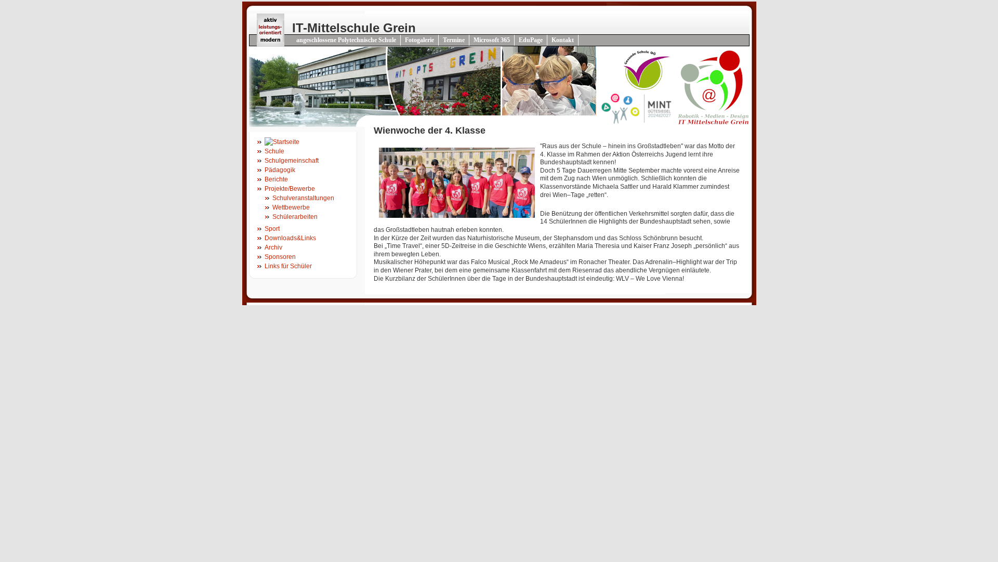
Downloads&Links (290, 238)
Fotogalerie (419, 40)
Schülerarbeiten (295, 216)
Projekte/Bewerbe (290, 188)
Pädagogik (280, 170)
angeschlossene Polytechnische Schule (346, 40)
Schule (274, 151)
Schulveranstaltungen (303, 198)
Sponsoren (280, 256)
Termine (454, 40)
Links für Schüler (288, 266)
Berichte (276, 179)
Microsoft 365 (492, 40)
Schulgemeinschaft (292, 160)
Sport (272, 228)
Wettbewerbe (291, 207)
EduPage (531, 40)
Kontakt (562, 40)
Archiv (273, 247)
